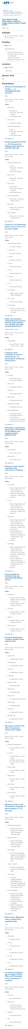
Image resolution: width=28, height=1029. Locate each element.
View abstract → (9, 138)
